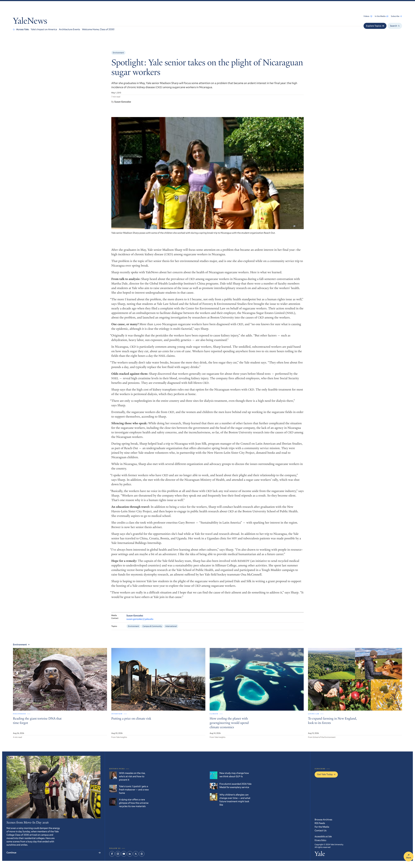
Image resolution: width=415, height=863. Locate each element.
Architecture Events (69, 29)
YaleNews (30, 21)
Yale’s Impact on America (44, 29)
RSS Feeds (320, 823)
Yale (320, 854)
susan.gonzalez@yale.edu (139, 619)
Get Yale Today (325, 774)
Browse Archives (323, 819)
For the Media (322, 826)
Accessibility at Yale (323, 836)
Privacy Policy (320, 840)
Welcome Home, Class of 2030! (98, 29)
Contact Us (320, 830)
